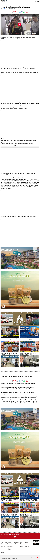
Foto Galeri (27, 540)
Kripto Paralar (22, 545)
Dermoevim (9, 542)
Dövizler (21, 542)
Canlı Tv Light (3, 546)
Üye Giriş (2, 550)
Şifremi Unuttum (3, 553)
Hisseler (21, 543)
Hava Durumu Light (4, 540)
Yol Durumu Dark (3, 545)
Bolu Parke (9, 549)
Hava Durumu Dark (4, 542)
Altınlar (21, 540)
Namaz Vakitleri (16, 542)
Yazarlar (26, 543)
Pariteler (21, 546)
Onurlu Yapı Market (10, 546)
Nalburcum (9, 545)
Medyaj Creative (9, 543)
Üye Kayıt (2, 552)
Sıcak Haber (27, 546)
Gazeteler (26, 545)
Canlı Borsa (15, 540)
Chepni (8, 548)
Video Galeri (27, 542)
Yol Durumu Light (3, 543)
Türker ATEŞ (9, 540)
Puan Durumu (15, 543)
